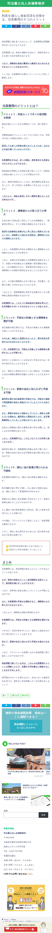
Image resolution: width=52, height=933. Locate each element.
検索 (6, 811)
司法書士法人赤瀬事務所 (26, 3)
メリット (7, 695)
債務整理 (5, 11)
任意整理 (16, 695)
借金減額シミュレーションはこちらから (26, 726)
